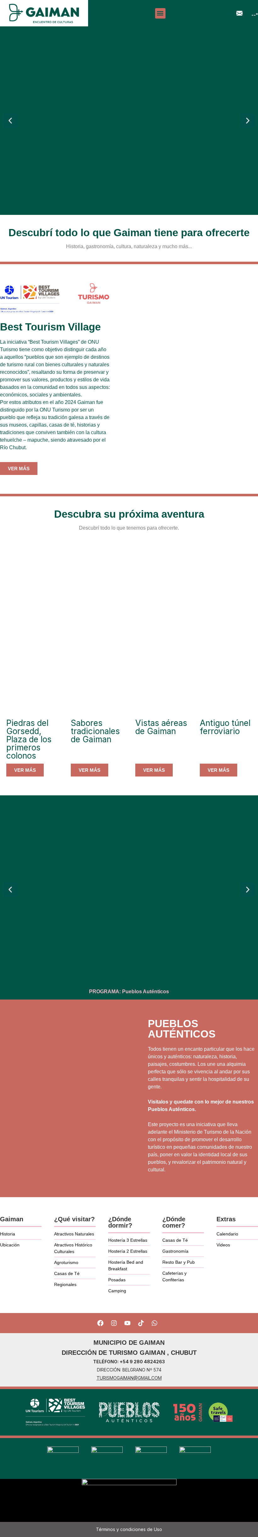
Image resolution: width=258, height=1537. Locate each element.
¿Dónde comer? (173, 1222)
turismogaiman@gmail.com (129, 1378)
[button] (160, 13)
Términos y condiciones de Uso (129, 1529)
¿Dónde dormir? (120, 1222)
